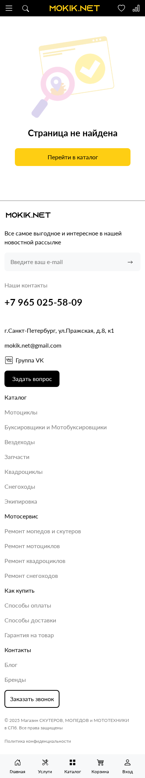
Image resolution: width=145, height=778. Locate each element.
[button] (8, 8)
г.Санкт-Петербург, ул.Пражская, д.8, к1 (59, 330)
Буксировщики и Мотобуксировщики (55, 426)
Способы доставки (30, 620)
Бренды (15, 679)
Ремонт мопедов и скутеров (42, 530)
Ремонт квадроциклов (34, 560)
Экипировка (20, 501)
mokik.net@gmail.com (32, 345)
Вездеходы (19, 441)
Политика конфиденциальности (37, 741)
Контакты (17, 649)
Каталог (15, 397)
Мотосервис (21, 516)
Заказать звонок (32, 698)
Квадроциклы (23, 471)
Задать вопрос (32, 378)
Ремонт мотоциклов (32, 545)
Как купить (19, 590)
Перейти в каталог (72, 156)
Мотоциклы (21, 412)
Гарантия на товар (29, 634)
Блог (10, 664)
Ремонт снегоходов (31, 575)
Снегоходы (19, 486)
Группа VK (30, 360)
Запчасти (16, 456)
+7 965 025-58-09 (43, 301)
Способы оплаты (27, 605)
